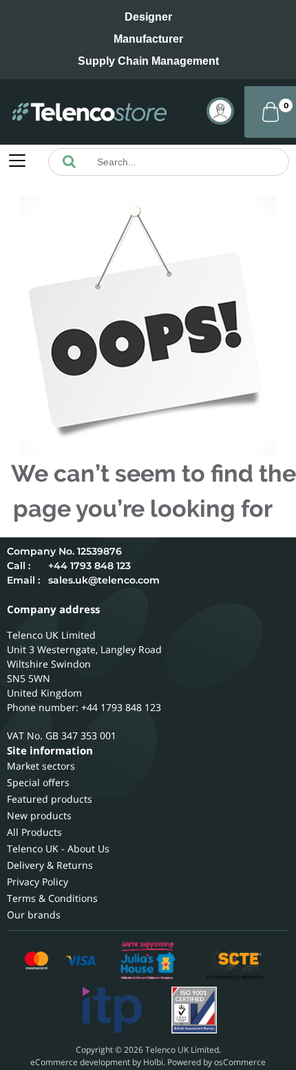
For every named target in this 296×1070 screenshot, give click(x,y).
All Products (34, 831)
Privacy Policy (37, 881)
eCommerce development (80, 1062)
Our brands (34, 914)
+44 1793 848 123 (89, 565)
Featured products (49, 798)
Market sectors (41, 765)
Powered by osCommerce (216, 1062)
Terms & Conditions (52, 898)
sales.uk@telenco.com (104, 580)
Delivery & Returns (50, 865)
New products (39, 815)
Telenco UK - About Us (58, 848)
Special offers (38, 782)
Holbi (153, 1062)
